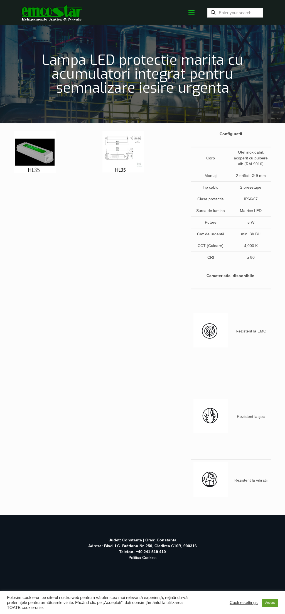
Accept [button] (270, 602)
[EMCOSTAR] (52, 12)
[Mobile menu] (191, 12)
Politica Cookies (142, 557)
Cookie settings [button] (244, 602)
